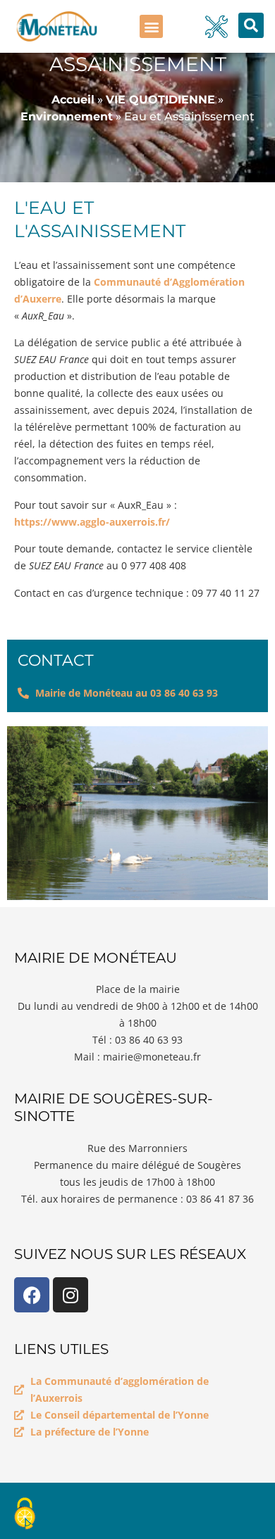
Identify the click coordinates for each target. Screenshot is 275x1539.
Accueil (72, 99)
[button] (151, 26)
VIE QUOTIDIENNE (160, 99)
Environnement (66, 116)
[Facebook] (31, 1294)
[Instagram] (70, 1294)
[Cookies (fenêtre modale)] (24, 1514)
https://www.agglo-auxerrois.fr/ (92, 521)
